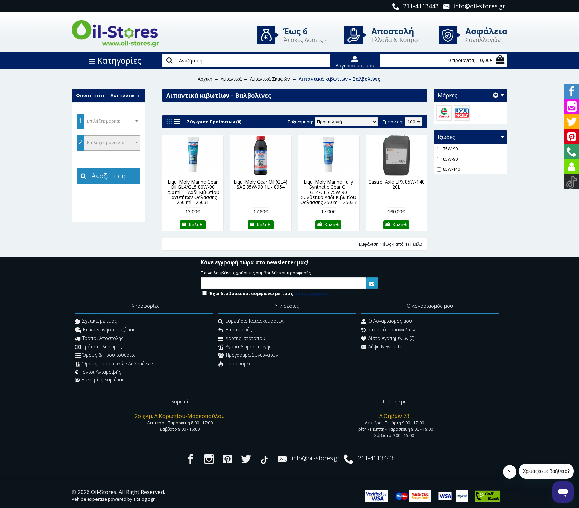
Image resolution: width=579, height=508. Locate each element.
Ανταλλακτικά (127, 95)
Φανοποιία (90, 95)
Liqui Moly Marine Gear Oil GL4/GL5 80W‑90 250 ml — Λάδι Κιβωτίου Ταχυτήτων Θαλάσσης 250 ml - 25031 (192, 192)
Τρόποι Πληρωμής (102, 346)
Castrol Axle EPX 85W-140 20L (396, 184)
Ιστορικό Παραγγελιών (391, 329)
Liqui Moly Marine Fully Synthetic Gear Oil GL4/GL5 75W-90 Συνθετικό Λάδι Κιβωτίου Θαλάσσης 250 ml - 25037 (328, 192)
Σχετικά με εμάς (99, 321)
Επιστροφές (239, 329)
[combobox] (108, 121)
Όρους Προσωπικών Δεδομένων (117, 363)
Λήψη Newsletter (386, 346)
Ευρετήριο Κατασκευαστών (254, 321)
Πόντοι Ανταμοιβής (100, 372)
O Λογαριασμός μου (390, 321)
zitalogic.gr (144, 499)
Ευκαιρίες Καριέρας (103, 379)
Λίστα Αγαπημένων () (391, 338)
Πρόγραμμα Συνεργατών (252, 355)
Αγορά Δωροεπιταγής (248, 346)
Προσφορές (238, 363)
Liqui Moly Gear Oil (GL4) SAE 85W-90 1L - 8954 (260, 184)
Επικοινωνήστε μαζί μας (109, 329)
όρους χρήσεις (311, 293)
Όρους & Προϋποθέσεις (108, 355)
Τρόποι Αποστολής (102, 338)
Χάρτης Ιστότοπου (245, 338)
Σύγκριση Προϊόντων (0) (214, 122)
